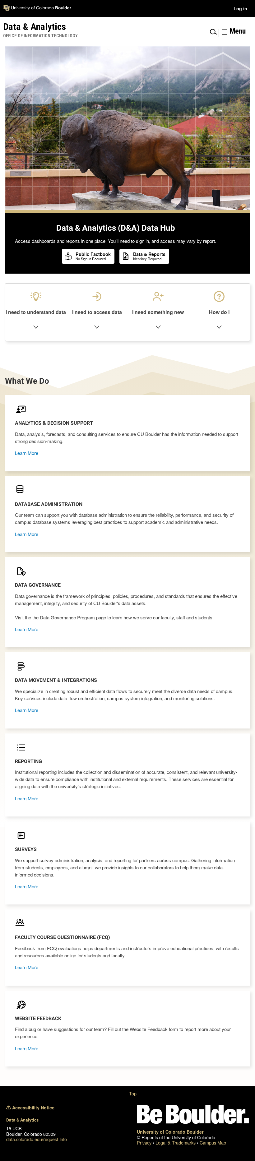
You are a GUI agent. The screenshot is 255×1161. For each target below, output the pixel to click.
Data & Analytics (22, 1120)
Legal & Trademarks (176, 1142)
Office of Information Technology (40, 36)
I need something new (158, 312)
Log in (240, 8)
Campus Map (213, 1142)
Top (133, 1093)
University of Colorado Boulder (170, 1132)
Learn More (26, 453)
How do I (219, 312)
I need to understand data (36, 312)
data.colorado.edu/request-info (36, 1139)
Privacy (145, 1142)
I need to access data (97, 312)
